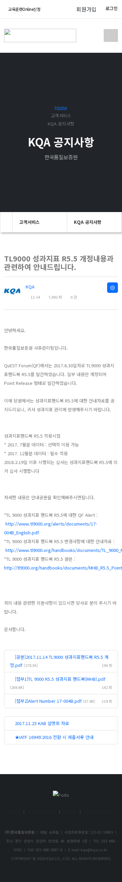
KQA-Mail (12, 812)
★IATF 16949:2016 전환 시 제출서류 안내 (54, 737)
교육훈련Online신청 (24, 9)
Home (61, 107)
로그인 (111, 8)
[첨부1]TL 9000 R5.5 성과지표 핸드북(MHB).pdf (60, 679)
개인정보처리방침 (42, 812)
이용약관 (69, 812)
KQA (30, 286)
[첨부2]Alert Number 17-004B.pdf (48, 701)
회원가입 (86, 9)
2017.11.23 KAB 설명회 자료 (42, 723)
